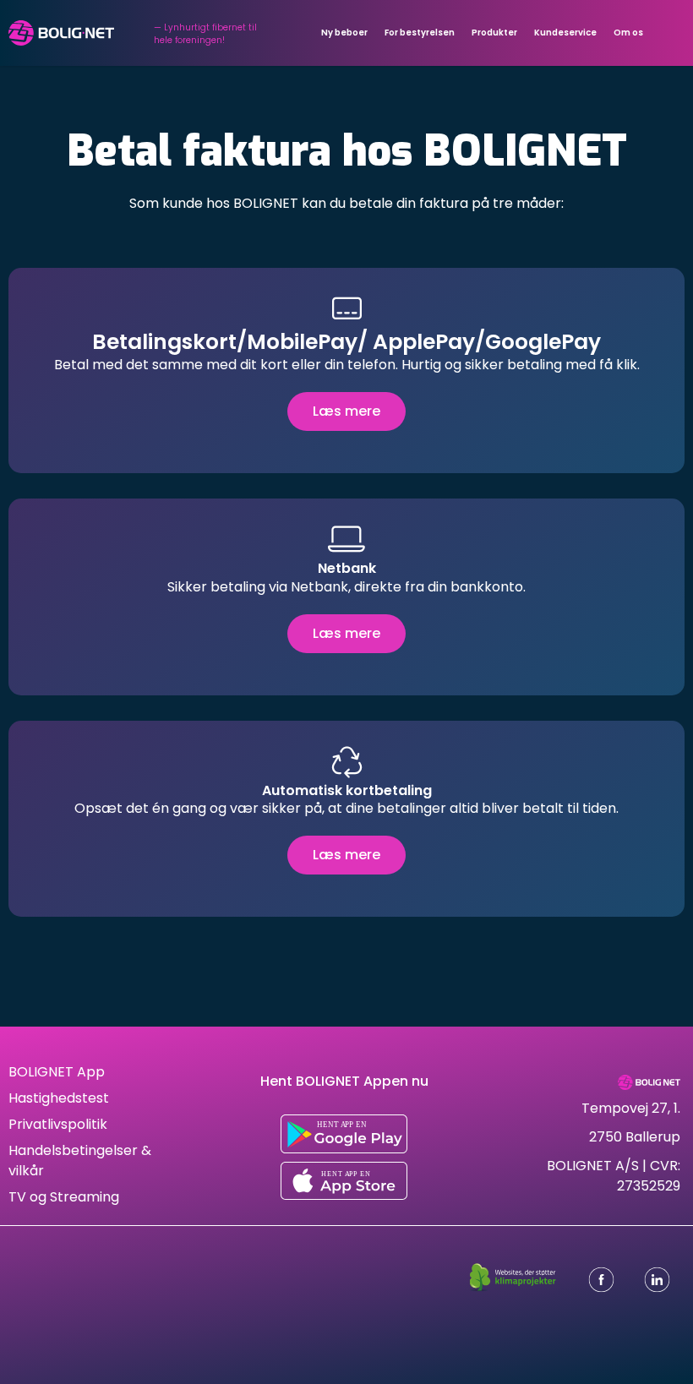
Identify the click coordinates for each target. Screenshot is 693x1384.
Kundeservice (565, 32)
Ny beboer (344, 32)
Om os (628, 32)
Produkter (494, 32)
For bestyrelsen (420, 32)
